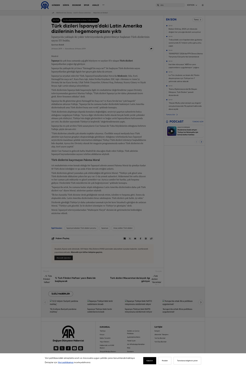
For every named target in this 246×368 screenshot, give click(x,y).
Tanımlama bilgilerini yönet (187, 361)
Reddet (165, 361)
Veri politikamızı (66, 362)
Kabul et (150, 361)
